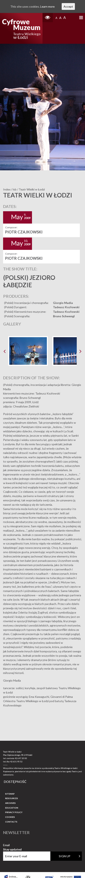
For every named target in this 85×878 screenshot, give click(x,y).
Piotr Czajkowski (23, 232)
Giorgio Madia (63, 303)
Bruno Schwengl (64, 316)
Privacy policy (13, 812)
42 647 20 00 (21, 758)
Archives (10, 803)
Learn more (47, 6)
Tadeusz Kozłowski (66, 307)
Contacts (11, 821)
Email (12, 845)
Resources (11, 798)
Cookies (10, 817)
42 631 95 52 (16, 761)
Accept (68, 6)
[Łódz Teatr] (21, 28)
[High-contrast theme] (47, 17)
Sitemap (10, 794)
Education (11, 807)
